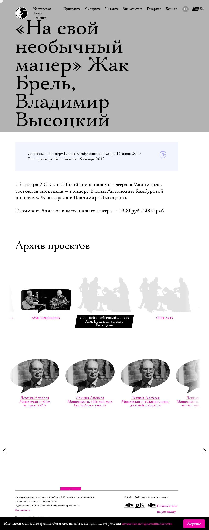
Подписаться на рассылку (159, 506)
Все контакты (22, 509)
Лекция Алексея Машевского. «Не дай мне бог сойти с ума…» (90, 402)
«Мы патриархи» (45, 318)
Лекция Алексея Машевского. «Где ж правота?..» (34, 402)
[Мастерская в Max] (137, 505)
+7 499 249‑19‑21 (47, 501)
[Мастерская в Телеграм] (126, 505)
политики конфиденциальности (147, 524)
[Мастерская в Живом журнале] (142, 505)
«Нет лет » (164, 318)
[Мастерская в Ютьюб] (153, 505)
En (202, 9)
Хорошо (194, 523)
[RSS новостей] (148, 505)
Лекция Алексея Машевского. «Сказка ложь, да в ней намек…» (145, 402)
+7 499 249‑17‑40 (25, 501)
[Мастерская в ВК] (131, 505)
